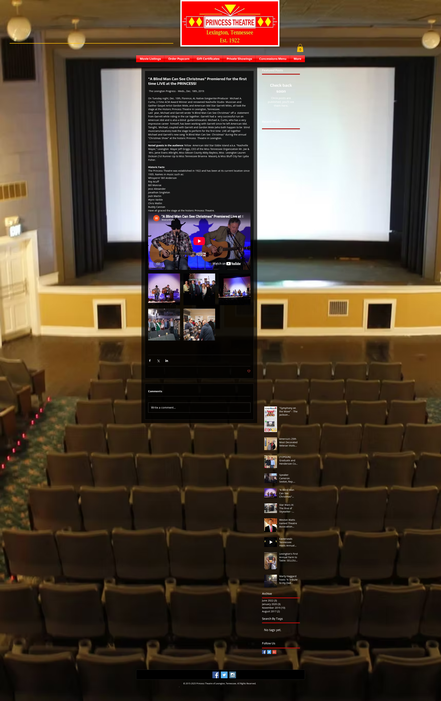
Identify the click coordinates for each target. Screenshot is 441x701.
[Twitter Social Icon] (224, 675)
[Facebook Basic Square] (264, 652)
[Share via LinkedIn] (166, 360)
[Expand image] (164, 289)
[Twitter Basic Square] (269, 652)
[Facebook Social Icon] (215, 675)
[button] (300, 48)
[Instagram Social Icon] (232, 675)
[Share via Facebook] (149, 360)
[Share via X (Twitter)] (158, 360)
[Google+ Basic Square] (274, 652)
